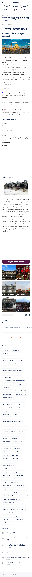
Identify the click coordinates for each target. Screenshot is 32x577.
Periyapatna (17, 472)
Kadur (13, 431)
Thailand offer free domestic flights (11, 499)
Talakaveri (6, 495)
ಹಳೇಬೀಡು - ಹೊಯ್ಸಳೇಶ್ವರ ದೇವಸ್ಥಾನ (11, 327)
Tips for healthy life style (9, 502)
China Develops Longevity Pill (10, 390)
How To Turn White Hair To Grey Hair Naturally (14, 424)
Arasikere (16, 350)
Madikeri (5, 445)
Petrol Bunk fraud (7, 475)
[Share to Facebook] (25, 314)
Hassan (6, 6)
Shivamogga (20, 485)
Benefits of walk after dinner (10, 367)
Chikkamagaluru (16, 6)
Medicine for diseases (8, 451)
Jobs (16, 428)
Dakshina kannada (7, 394)
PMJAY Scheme (20, 475)
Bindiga (16, 373)
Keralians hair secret (8, 434)
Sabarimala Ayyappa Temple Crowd (11, 478)
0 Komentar (10, 24)
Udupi (23, 509)
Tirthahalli (21, 505)
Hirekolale (15, 411)
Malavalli (14, 445)
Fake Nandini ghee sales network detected (13, 400)
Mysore (25, 9)
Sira (13, 489)
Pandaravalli (20, 468)
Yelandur (5, 522)
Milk (19, 451)
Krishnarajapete (7, 441)
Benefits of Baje (14, 363)
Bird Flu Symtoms (7, 377)
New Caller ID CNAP (8, 468)
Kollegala (5, 438)
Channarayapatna (19, 384)
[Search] (29, 2)
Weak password (20, 519)
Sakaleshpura (14, 482)
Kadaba (5, 431)
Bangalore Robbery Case (9, 360)
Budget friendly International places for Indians (14, 380)
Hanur (18, 407)
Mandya (18, 9)
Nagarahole (6, 458)
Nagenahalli (16, 458)
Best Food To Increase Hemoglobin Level (12, 370)
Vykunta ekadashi (7, 519)
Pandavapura (6, 472)
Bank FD (21, 360)
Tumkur (5, 509)
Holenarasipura (7, 414)
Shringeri (5, 489)
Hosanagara (6, 417)
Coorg (24, 6)
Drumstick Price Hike (8, 397)
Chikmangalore (7, 387)
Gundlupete (19, 404)
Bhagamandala (7, 373)
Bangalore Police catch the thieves (11, 356)
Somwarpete (22, 489)
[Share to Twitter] (27, 314)
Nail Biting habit (7, 461)
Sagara (5, 482)
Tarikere (14, 495)
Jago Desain (26, 574)
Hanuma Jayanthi (7, 407)
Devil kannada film (21, 394)
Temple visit (24, 495)
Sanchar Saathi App (8, 485)
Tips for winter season (8, 505)
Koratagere (15, 438)
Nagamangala (15, 455)
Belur (4, 314)
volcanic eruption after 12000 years (11, 516)
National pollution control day (10, 465)
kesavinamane (21, 434)
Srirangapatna (15, 492)
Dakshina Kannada (8, 9)
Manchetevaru (7, 448)
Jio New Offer (6, 428)
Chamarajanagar (7, 384)
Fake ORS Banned (7, 404)
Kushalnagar (18, 441)
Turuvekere (14, 509)
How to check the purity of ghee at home (13, 421)
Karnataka (16, 2)
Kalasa (21, 431)
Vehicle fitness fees (8, 512)
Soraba (5, 492)
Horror (17, 414)
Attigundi (5, 353)
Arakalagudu (6, 350)
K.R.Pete (24, 428)
